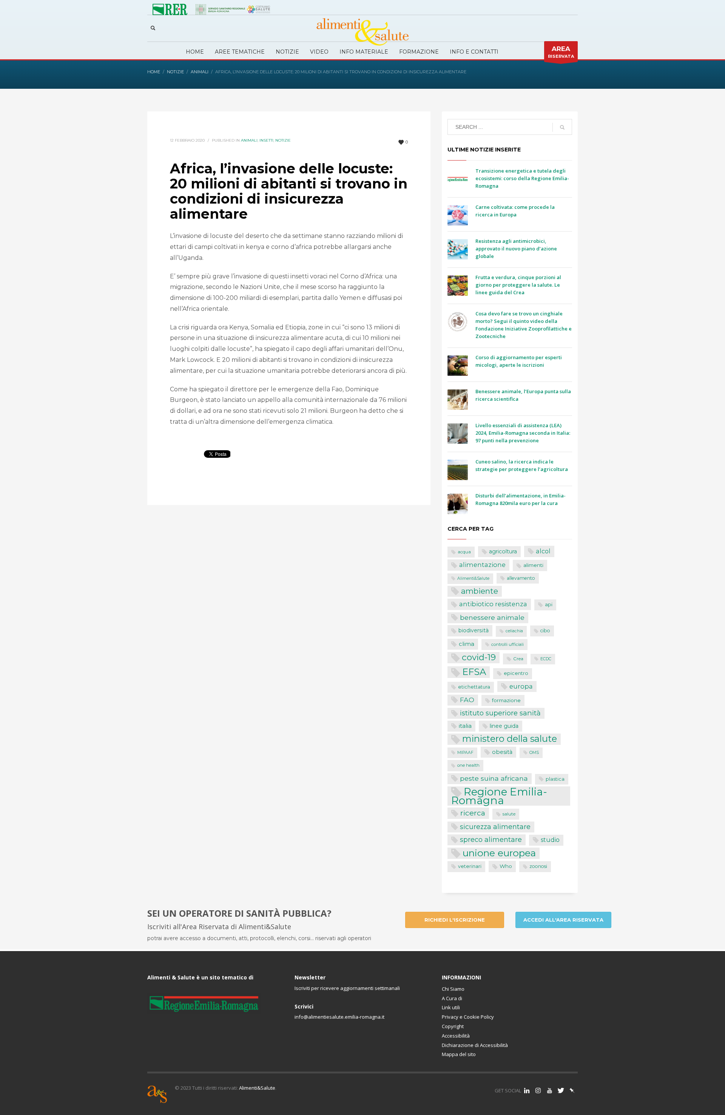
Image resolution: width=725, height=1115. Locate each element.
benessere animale (492, 617)
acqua (464, 551)
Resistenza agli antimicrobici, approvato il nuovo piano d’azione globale (516, 248)
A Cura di (452, 998)
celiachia (514, 631)
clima (466, 643)
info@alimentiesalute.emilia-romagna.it (339, 1016)
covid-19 (479, 657)
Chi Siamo (453, 988)
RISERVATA (561, 52)
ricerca (472, 812)
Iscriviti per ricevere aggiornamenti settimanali (347, 988)
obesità (502, 752)
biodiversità (473, 630)
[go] (562, 127)
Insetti (266, 140)
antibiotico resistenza (493, 604)
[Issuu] (572, 1090)
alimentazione (482, 564)
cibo (545, 630)
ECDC (545, 658)
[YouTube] (549, 1090)
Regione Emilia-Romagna (499, 796)
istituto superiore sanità (500, 713)
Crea (518, 658)
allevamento (521, 578)
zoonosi (538, 866)
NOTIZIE (283, 140)
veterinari (469, 866)
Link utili (451, 1007)
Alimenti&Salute (473, 578)
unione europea (499, 853)
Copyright (453, 1026)
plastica (555, 779)
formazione (506, 700)
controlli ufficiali (507, 644)
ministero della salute (509, 739)
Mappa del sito (459, 1054)
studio (550, 839)
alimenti (533, 565)
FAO (467, 700)
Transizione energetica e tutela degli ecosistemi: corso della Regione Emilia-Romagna (522, 178)
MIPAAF (465, 752)
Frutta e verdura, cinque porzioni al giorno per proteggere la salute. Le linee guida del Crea (518, 285)
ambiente (479, 591)
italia (465, 725)
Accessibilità (456, 1035)
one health (468, 765)
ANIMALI (249, 140)
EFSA (474, 671)
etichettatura (474, 687)
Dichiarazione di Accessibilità (475, 1045)
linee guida (504, 726)
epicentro (516, 673)
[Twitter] (560, 1090)
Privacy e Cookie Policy (468, 1016)
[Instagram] (538, 1090)
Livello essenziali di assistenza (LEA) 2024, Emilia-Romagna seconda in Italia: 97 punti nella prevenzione (522, 433)
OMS (534, 752)
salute (509, 814)
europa (521, 686)
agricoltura (503, 551)
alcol (543, 551)
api (548, 604)
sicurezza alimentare (495, 827)
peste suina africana (494, 778)
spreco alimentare (491, 839)
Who (506, 866)
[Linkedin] (526, 1090)
